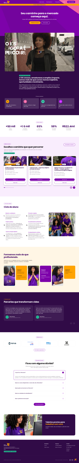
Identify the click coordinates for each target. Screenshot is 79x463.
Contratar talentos (58, 445)
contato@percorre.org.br (70, 445)
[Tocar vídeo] (39, 52)
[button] (4, 187)
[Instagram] (72, 460)
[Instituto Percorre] (7, 2)
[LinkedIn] (70, 460)
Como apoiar (45, 22)
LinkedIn (67, 450)
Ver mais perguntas (39, 404)
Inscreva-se (15, 179)
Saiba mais (15, 182)
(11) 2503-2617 (68, 447)
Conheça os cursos (35, 22)
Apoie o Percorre (58, 447)
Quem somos (46, 447)
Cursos (45, 445)
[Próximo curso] (74, 187)
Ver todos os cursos (69, 144)
